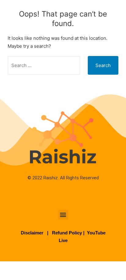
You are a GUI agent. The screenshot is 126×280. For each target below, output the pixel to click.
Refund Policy (67, 232)
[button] (63, 215)
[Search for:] (44, 65)
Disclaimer (33, 232)
